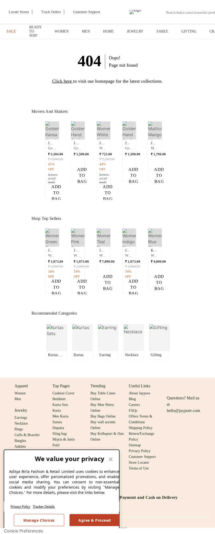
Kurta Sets (60, 405)
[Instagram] (170, 386)
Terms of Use (139, 468)
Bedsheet (59, 399)
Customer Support (142, 457)
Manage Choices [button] (39, 520)
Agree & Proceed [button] (94, 520)
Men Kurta (60, 416)
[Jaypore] (135, 12)
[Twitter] (190, 386)
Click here (62, 81)
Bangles (20, 441)
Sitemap (135, 445)
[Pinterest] (210, 386)
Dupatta (58, 428)
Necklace (21, 423)
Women (20, 393)
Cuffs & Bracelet (27, 435)
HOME (108, 31)
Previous (42, 141)
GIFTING (188, 31)
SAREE (162, 31)
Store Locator (139, 462)
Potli (56, 445)
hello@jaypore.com (183, 410)
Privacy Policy (20, 506)
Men (17, 399)
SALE (11, 31)
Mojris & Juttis (63, 439)
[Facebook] (180, 386)
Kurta (56, 411)
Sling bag (59, 434)
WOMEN (62, 31)
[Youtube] (200, 386)
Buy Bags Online (103, 416)
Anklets (20, 446)
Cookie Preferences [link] (23, 530)
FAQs (133, 411)
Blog (132, 399)
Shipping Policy (141, 428)
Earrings (20, 418)
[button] (52, 160)
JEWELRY (135, 31)
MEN (86, 31)
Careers (134, 405)
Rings (18, 429)
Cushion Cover (63, 393)
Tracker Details (44, 506)
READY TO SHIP (35, 31)
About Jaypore (139, 393)
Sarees (57, 422)
